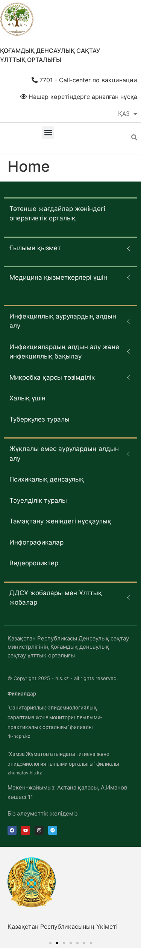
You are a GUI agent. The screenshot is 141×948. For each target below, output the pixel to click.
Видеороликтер (33, 563)
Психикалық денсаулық (46, 479)
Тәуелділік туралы (38, 500)
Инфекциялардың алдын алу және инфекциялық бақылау (64, 351)
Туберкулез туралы (39, 419)
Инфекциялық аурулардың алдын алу (62, 321)
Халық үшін (27, 398)
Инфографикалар (36, 542)
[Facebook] (12, 830)
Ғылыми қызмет (35, 248)
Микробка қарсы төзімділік (52, 377)
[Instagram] (39, 830)
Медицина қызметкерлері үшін (58, 277)
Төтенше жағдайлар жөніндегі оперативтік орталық (57, 213)
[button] (48, 132)
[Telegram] (52, 830)
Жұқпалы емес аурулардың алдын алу (64, 453)
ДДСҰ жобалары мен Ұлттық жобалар (55, 597)
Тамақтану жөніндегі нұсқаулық (60, 521)
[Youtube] (25, 830)
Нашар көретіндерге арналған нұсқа (82, 96)
